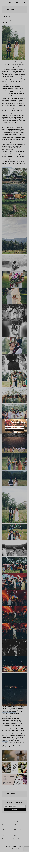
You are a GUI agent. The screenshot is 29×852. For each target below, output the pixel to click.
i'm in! (14, 430)
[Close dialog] (26, 419)
